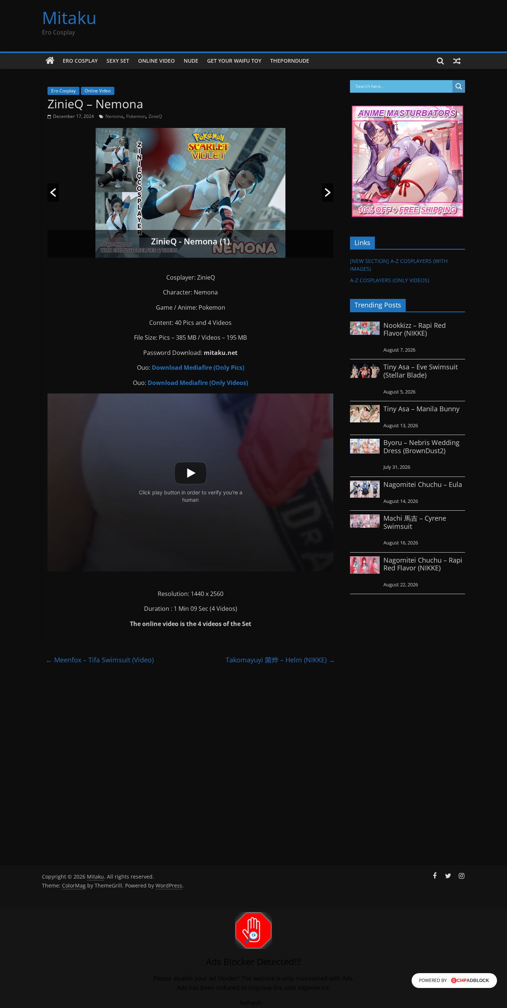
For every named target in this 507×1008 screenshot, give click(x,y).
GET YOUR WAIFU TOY (234, 60)
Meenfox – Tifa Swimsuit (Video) (100, 659)
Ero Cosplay (80, 60)
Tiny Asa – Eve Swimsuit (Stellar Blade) (420, 370)
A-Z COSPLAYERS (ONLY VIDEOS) (389, 280)
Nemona (114, 116)
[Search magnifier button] (458, 86)
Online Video (156, 60)
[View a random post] (457, 61)
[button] (53, 192)
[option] (190, 193)
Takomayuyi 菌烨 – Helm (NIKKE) (280, 659)
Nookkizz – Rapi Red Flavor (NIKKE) (414, 329)
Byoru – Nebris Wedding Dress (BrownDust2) (421, 446)
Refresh (250, 1003)
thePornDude (289, 60)
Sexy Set (118, 60)
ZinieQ (155, 116)
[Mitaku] (50, 61)
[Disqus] (190, 761)
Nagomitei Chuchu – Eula (422, 484)
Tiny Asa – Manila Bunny (421, 408)
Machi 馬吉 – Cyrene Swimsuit (414, 522)
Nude (191, 60)
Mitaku (69, 17)
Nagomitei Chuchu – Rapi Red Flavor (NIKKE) (422, 564)
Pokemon (135, 116)
